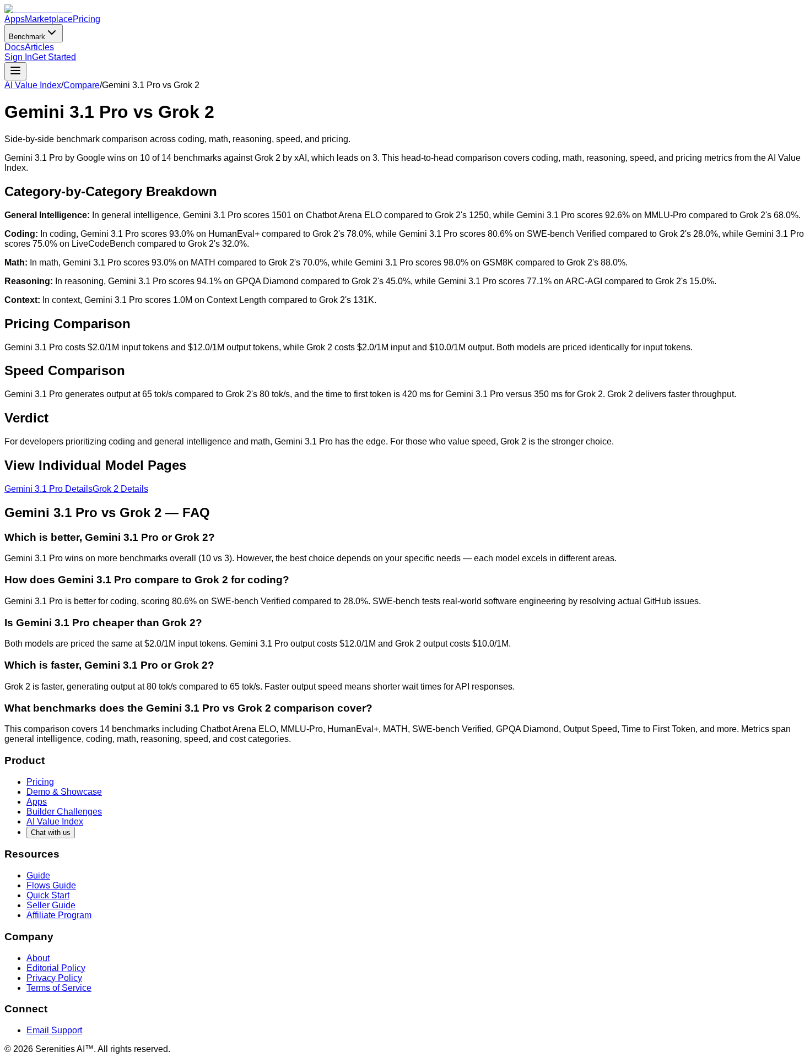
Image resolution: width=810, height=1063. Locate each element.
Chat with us (51, 832)
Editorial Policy (55, 968)
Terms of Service (58, 988)
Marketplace (49, 19)
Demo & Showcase (64, 791)
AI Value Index (32, 85)
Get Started (54, 57)
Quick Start (47, 895)
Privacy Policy (54, 978)
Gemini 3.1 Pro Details (48, 488)
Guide (38, 875)
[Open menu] (15, 71)
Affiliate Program (58, 915)
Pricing (86, 19)
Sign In (18, 57)
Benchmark (27, 36)
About (38, 958)
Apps (14, 19)
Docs (14, 47)
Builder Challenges (64, 811)
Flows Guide (51, 885)
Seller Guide (50, 905)
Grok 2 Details (120, 488)
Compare (81, 85)
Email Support (54, 1030)
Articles (39, 47)
